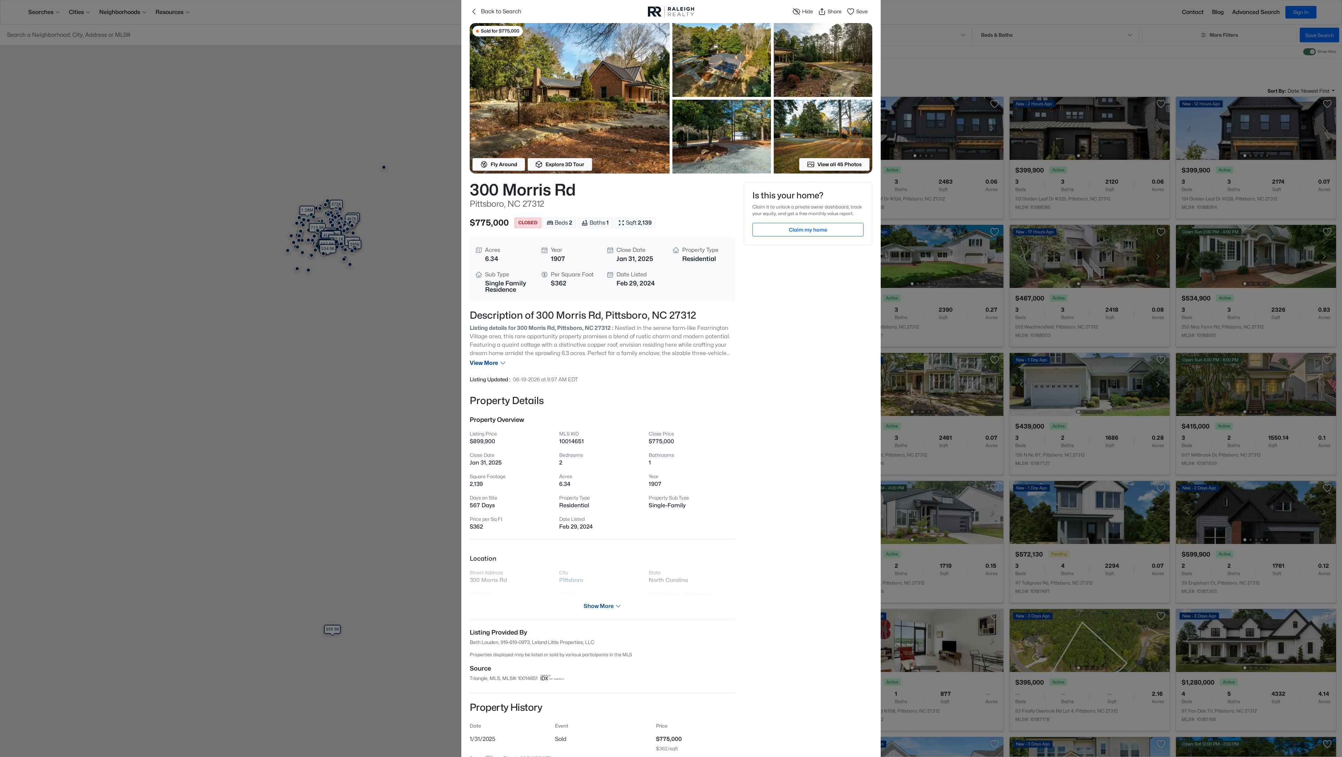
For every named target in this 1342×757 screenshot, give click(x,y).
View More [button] (484, 363)
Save (862, 11)
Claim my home (808, 230)
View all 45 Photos (839, 164)
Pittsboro (571, 580)
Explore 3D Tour (565, 164)
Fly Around (504, 164)
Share (835, 11)
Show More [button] (599, 606)
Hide (807, 11)
